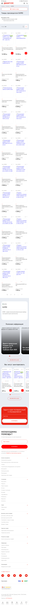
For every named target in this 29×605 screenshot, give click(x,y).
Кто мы (2, 488)
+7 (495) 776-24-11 (23, 1)
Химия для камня (5, 471)
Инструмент (4, 468)
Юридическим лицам (6, 566)
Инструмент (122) (5, 17)
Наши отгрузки (4, 485)
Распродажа (4, 473)
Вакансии (3, 498)
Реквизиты (3, 496)
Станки (3, 464)
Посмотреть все (14, 360)
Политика (3, 553)
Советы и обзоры (5, 545)
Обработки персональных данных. (13, 453)
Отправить (14, 446)
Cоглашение (4, 556)
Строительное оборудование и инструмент (10, 466)
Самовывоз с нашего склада (7, 520)
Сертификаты (4, 494)
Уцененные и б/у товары (6, 475)
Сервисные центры (5, 532)
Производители (4, 549)
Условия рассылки (5, 558)
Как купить (3, 481)
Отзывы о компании (5, 490)
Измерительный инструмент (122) (9, 19)
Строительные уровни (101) (8, 20)
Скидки (3, 509)
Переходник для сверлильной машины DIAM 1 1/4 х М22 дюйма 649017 (7, 385)
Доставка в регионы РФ (6, 517)
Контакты (3, 501)
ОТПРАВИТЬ (14, 420)
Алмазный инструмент (6, 460)
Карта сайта (4, 560)
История (3, 492)
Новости (3, 483)
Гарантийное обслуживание (7, 530)
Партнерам (3, 547)
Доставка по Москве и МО (7, 515)
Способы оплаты (5, 522)
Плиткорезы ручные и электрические (9, 462)
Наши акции (4, 507)
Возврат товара (4, 524)
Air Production (9, 598)
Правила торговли (5, 551)
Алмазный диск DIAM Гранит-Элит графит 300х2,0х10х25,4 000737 (18, 385)
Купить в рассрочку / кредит (7, 539)
